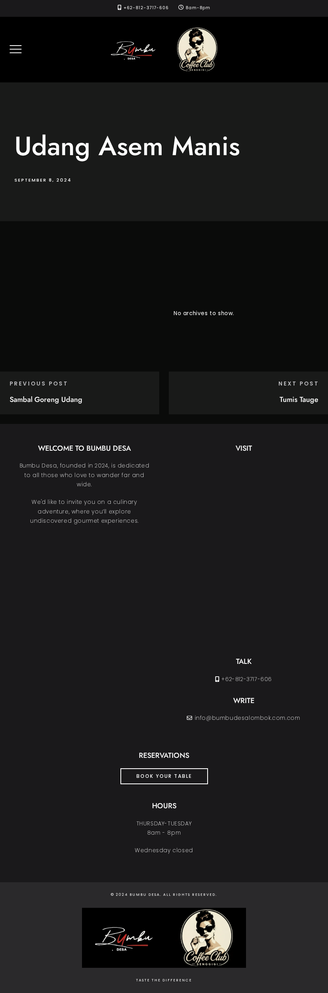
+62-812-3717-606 (146, 8)
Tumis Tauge (299, 399)
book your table (164, 776)
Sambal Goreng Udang (46, 399)
